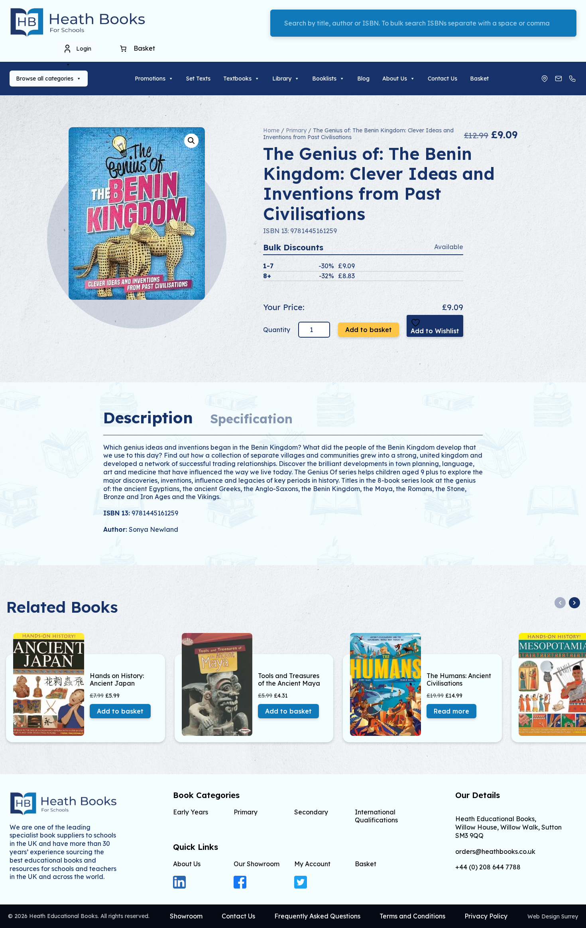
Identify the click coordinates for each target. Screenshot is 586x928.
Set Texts (198, 78)
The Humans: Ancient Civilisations (459, 679)
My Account (312, 864)
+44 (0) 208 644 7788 (488, 867)
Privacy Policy (485, 916)
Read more (451, 711)
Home (271, 130)
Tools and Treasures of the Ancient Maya (289, 679)
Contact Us (442, 78)
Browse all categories (44, 78)
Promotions (150, 78)
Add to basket (368, 330)
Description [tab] (148, 417)
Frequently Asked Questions (317, 916)
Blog (363, 78)
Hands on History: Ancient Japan (117, 679)
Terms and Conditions (412, 916)
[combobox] (423, 23)
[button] (191, 141)
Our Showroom (256, 864)
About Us (394, 78)
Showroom (186, 916)
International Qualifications (376, 816)
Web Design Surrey (552, 916)
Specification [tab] (251, 419)
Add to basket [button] (120, 711)
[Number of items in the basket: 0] (123, 49)
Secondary (311, 812)
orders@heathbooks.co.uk (495, 851)
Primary (296, 130)
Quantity (277, 330)
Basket (479, 78)
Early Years (190, 812)
